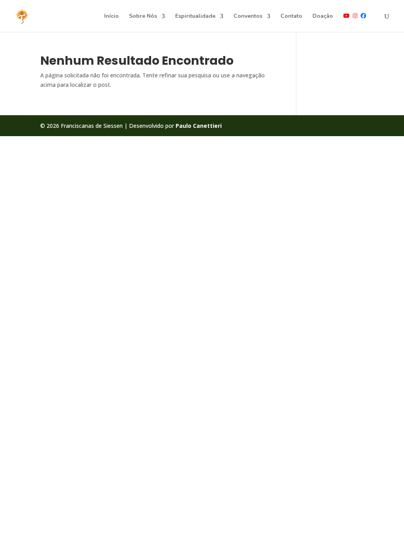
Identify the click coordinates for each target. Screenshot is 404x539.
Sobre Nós (143, 16)
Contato (291, 16)
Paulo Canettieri (199, 125)
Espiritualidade (195, 16)
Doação (322, 16)
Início (111, 16)
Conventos (248, 16)
